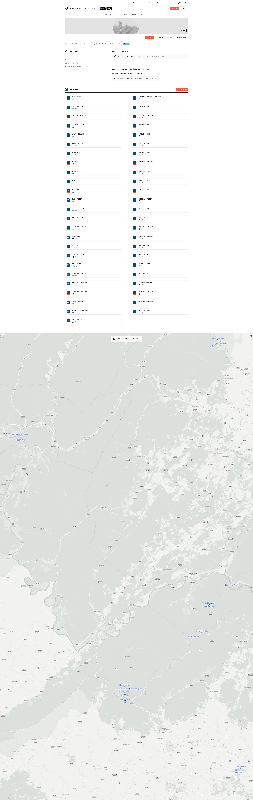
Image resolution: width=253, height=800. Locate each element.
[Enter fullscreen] (250, 335)
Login (184, 8)
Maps (95, 8)
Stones (126, 44)
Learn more (146, 69)
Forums (128, 3)
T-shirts (144, 3)
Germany (134, 14)
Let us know (150, 78)
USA (144, 14)
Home (66, 44)
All (151, 14)
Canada (125, 14)
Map (171, 37)
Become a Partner (163, 3)
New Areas (183, 89)
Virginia (78, 44)
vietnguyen (78, 66)
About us (152, 3)
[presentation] (181, 30)
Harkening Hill (115, 44)
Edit (150, 37)
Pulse (105, 14)
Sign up (175, 8)
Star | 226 (183, 3)
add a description (158, 56)
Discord (135, 3)
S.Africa (115, 14)
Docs (173, 3)
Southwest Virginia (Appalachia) (95, 44)
